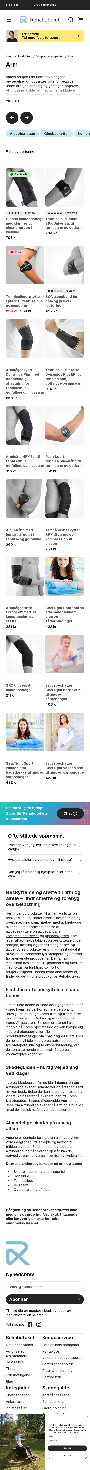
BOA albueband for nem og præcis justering (62, 301)
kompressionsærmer (22, 936)
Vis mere (13, 100)
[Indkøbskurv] (81, 20)
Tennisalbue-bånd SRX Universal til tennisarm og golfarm (64, 223)
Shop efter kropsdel (49, 56)
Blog (9, 1381)
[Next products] (26, 118)
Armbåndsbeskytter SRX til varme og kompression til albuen (63, 537)
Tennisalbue (23, 1180)
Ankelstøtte (15, 1401)
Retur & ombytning (57, 1370)
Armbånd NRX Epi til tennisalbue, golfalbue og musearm (25, 461)
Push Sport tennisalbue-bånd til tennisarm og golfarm (64, 461)
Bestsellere (15, 1362)
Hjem (9, 56)
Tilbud (11, 1368)
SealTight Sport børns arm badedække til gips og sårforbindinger (65, 615)
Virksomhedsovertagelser (63, 1358)
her (40, 1054)
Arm (70, 56)
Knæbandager (17, 1395)
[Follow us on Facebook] (30, 1324)
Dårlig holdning (54, 1408)
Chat (68, 813)
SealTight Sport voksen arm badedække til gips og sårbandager (25, 770)
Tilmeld (67, 1448)
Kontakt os (51, 1351)
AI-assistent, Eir (29, 1022)
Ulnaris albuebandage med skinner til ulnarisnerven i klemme (25, 225)
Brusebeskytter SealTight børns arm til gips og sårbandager (63, 692)
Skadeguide (27, 1082)
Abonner (18, 1299)
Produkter (24, 56)
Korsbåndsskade (56, 1395)
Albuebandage (22, 133)
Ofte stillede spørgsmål (61, 1345)
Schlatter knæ (53, 1401)
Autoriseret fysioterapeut (17, 1353)
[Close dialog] (87, 1416)
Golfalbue (21, 1176)
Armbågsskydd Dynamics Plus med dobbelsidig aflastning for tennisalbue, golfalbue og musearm (25, 381)
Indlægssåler (16, 1408)
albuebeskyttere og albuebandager (34, 931)
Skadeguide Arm (54, 1100)
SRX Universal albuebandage (18, 687)
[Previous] (12, 118)
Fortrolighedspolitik (57, 1364)
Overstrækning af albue (33, 1189)
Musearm (21, 1185)
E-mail (50, 1436)
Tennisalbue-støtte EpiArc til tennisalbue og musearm (24, 301)
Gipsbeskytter (56, 133)
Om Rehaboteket (19, 1345)
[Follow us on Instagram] (39, 1324)
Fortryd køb (51, 1377)
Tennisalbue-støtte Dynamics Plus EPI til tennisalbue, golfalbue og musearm (65, 377)
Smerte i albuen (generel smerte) (39, 1171)
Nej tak (67, 1456)
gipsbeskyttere (57, 936)
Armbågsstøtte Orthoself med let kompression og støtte (21, 615)
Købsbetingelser (19, 1375)
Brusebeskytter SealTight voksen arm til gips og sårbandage (65, 768)
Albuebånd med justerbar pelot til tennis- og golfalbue (24, 534)
